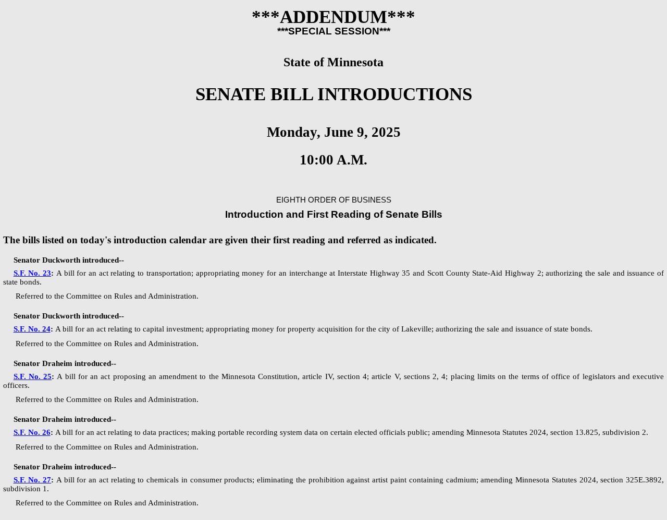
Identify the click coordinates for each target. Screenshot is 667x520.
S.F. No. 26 (32, 432)
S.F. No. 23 (32, 273)
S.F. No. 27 (33, 480)
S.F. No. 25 (33, 376)
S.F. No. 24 (32, 329)
